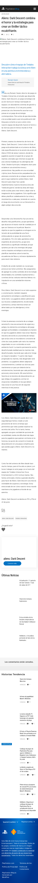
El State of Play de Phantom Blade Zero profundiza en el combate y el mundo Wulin (28, 733)
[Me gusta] (28, 685)
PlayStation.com (8, 863)
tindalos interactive (21, 518)
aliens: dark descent (8, 518)
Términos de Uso (26, 863)
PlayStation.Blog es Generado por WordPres (9, 875)
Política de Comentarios (24, 868)
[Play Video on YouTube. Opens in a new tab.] (32, 410)
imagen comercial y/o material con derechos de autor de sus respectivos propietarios (18, 852)
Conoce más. (12, 563)
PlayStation (12, 9)
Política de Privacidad (10, 867)
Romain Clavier (13, 80)
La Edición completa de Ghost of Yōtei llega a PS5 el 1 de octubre (27, 769)
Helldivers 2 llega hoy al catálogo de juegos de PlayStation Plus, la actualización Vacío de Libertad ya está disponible (28, 806)
